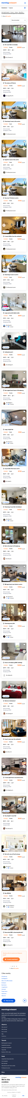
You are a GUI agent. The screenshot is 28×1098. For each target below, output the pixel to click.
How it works (4, 1031)
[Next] (24, 33)
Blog (2, 1074)
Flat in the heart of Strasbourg (12, 546)
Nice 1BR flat (8, 893)
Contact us (4, 1036)
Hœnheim (4, 993)
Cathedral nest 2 (9, 352)
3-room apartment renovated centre (14, 777)
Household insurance (6, 1045)
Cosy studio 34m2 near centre (12, 468)
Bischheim (4, 985)
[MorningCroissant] (9, 3)
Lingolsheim (4, 987)
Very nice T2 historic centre (11, 198)
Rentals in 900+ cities (6, 1052)
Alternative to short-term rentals (8, 1065)
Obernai (4, 995)
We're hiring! (4, 1029)
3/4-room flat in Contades (11, 44)
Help (2, 1033)
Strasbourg (4, 976)
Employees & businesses (6, 1047)
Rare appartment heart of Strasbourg (14, 390)
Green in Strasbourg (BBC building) (13, 662)
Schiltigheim (4, 978)
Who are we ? (4, 1027)
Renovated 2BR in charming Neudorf (14, 932)
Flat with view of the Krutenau (12, 854)
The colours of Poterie (10, 83)
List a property (5, 1061)
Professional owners (6, 1067)
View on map (9, 1000)
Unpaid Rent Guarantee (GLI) (8, 1058)
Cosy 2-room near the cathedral (13, 739)
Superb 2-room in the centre (12, 159)
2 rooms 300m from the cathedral (13, 236)
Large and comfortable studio (12, 313)
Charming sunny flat (10, 623)
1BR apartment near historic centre (13, 584)
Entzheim (4, 983)
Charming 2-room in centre (11, 274)
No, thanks (4, 1095)
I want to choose (14, 1095)
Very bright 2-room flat (10, 816)
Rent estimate (4, 1063)
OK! (23, 1095)
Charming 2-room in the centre (12, 121)
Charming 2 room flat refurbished (13, 507)
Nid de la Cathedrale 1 (10, 701)
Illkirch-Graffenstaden (7, 980)
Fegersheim (4, 991)
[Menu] (25, 3)
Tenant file (4, 1049)
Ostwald (4, 989)
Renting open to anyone (7, 1043)
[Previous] (3, 33)
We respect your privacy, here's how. (9, 1090)
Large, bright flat (9, 429)
